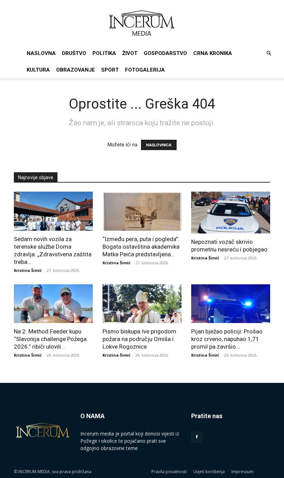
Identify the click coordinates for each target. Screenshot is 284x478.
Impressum (242, 472)
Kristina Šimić (28, 270)
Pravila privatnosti (169, 472)
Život (129, 53)
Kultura (38, 70)
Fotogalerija (145, 70)
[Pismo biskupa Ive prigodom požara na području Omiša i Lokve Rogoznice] (142, 303)
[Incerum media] (142, 23)
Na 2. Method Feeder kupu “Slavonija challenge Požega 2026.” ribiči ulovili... (50, 339)
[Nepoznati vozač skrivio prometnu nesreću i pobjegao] (230, 212)
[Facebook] (196, 437)
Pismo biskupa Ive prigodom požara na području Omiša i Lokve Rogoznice (139, 339)
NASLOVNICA (158, 145)
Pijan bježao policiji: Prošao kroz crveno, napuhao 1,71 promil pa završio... (227, 339)
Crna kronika (212, 53)
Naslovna (41, 53)
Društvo (74, 53)
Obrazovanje (75, 70)
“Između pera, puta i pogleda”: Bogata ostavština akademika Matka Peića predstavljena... (141, 247)
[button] (268, 53)
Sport (110, 70)
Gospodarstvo (165, 53)
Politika (104, 53)
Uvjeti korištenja (209, 472)
